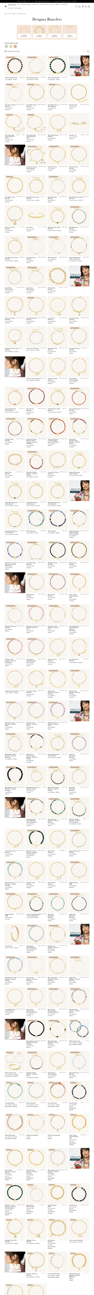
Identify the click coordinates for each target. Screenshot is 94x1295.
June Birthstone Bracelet (31, 258)
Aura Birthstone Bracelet (74, 660)
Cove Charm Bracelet (51, 318)
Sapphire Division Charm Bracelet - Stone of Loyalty (74, 532)
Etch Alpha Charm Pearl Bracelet (53, 105)
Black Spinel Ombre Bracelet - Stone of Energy (53, 789)
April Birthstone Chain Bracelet (32, 197)
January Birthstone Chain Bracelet (10, 409)
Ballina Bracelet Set (75, 1041)
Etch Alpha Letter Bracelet (10, 197)
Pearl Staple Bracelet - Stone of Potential (10, 1171)
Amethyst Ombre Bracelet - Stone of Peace (31, 1074)
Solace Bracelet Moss (54, 77)
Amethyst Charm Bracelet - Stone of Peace (53, 724)
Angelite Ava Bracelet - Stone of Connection (53, 947)
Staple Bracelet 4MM (9, 915)
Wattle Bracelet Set (10, 1073)
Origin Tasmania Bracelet (52, 379)
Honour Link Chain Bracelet (31, 1274)
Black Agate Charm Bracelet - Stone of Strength (10, 789)
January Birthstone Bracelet (74, 409)
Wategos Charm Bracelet (31, 1241)
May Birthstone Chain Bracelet (54, 228)
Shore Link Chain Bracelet (10, 228)
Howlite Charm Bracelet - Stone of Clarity (74, 1011)
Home (6, 13)
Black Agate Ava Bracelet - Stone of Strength (53, 1042)
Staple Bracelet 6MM (52, 1205)
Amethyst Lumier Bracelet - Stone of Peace (10, 724)
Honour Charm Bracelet (76, 1240)
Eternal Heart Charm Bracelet (73, 379)
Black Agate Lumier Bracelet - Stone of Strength (32, 1042)
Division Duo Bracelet (54, 1135)
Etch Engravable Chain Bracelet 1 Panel (31, 136)
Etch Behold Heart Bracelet (31, 318)
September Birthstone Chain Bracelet (11, 503)
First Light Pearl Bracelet (31, 563)
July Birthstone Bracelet (9, 439)
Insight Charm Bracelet (12, 691)
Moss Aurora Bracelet (73, 563)
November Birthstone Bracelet (72, 789)
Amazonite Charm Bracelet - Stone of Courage (10, 884)
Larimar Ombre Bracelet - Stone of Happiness (33, 915)
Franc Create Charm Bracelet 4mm (73, 596)
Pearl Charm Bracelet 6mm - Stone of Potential (53, 1011)
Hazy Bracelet (73, 1103)
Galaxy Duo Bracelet (32, 1135)
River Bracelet (52, 531)
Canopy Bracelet (10, 1103)
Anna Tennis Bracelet (32, 348)
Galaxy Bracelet (52, 167)
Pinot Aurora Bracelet (30, 409)
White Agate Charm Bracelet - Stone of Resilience (53, 1171)
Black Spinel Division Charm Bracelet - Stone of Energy (31, 756)
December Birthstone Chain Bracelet (11, 531)
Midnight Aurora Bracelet (52, 563)
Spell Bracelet (73, 1205)
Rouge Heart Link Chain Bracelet (12, 349)
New (18, 4)
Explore (64, 4)
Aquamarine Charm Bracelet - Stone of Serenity (10, 979)
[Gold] (11, 46)
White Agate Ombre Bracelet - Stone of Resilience (10, 756)
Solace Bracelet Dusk (11, 77)
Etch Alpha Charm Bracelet (31, 105)
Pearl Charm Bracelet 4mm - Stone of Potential (31, 1011)
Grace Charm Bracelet (51, 883)
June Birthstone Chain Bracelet (11, 258)
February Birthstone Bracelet (72, 756)
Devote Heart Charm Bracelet (52, 1073)
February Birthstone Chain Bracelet (53, 755)
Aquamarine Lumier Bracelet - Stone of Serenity (31, 947)
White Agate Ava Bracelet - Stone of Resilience (53, 979)
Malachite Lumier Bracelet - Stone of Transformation (10, 1206)
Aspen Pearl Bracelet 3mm (30, 1205)
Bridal (57, 4)
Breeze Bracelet (31, 1103)
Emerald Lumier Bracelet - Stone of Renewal (53, 821)
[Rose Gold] (15, 46)
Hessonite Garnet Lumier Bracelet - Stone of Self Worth (53, 440)
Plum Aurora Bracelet (51, 595)
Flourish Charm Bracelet (52, 660)
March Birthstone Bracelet (74, 1073)
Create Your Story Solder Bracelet (31, 167)
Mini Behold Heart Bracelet (53, 135)
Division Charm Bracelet (73, 167)
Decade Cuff (72, 135)
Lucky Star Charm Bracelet (31, 691)
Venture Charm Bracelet (33, 378)
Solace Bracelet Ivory (32, 77)
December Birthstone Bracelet (51, 916)
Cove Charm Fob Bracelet (73, 318)
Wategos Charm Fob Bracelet (11, 1241)
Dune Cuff (29, 227)
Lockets (35, 4)
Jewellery (12, 4)
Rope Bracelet (73, 105)
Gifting (51, 4)
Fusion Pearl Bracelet (54, 1274)
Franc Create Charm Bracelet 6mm (73, 1136)
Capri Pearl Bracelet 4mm (30, 288)
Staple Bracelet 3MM (73, 883)
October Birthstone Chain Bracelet (32, 503)
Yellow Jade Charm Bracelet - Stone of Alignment (74, 1275)
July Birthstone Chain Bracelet (54, 409)
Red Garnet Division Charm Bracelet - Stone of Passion (74, 441)
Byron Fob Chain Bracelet (52, 349)
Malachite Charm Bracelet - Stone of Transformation (31, 852)
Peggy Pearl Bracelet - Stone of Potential (74, 979)
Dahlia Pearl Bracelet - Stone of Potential (53, 692)
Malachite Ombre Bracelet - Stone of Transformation (74, 821)
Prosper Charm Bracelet (30, 883)
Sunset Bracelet (52, 1103)
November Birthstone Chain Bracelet (54, 503)
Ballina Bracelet (31, 531)
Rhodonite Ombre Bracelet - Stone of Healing (31, 474)
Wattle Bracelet (52, 257)
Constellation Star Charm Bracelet (10, 1010)
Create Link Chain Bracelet (53, 473)
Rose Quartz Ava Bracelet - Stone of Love (53, 628)
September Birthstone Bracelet (72, 916)
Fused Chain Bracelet (51, 1241)
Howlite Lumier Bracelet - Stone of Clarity (31, 724)
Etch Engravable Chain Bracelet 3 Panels (10, 136)
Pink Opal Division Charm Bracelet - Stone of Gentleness (74, 628)
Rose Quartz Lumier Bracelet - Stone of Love (31, 661)
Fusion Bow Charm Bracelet (10, 851)
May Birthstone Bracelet (73, 228)
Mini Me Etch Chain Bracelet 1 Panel (32, 788)
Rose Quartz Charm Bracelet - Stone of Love (32, 628)
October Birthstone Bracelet (10, 627)
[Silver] (6, 46)
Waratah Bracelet (10, 1135)
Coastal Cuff (8, 946)
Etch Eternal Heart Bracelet (10, 105)
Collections (43, 4)
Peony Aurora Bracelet (30, 595)
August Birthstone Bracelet (74, 851)
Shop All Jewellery (12, 13)
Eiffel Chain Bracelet (8, 473)
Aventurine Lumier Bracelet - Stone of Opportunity (10, 564)
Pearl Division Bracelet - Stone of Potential (74, 692)
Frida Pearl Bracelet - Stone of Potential (75, 258)
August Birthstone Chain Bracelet (74, 473)
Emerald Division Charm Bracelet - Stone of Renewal (31, 821)
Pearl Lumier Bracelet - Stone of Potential (31, 979)
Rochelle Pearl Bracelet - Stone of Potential (31, 1171)
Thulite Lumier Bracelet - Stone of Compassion (10, 661)
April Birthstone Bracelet (52, 197)
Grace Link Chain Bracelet (10, 318)
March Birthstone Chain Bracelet (76, 197)
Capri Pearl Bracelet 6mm (9, 288)
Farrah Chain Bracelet (51, 288)
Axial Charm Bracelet (51, 851)
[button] (12, 5)
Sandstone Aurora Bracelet (74, 349)
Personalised (26, 4)
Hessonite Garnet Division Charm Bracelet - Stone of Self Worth (31, 441)
